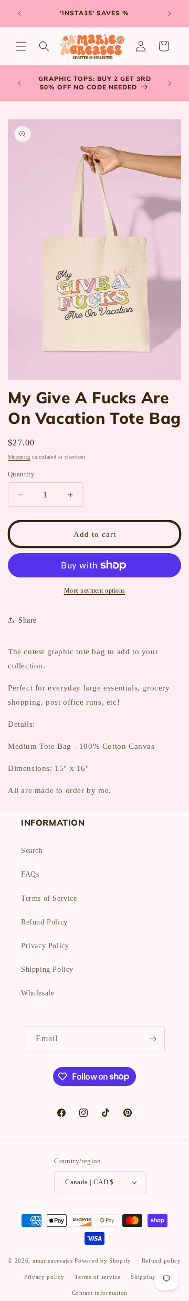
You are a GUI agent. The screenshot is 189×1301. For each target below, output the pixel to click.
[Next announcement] (169, 13)
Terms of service (97, 1277)
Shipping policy (153, 1277)
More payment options (94, 590)
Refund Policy (44, 922)
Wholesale (37, 993)
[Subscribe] (152, 1038)
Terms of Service (49, 898)
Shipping (19, 457)
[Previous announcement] (19, 13)
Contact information (100, 1292)
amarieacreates (53, 1260)
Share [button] (27, 620)
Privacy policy (44, 1277)
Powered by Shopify (103, 1260)
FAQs (30, 874)
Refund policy (161, 1260)
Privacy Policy (45, 946)
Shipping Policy (47, 969)
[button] (21, 46)
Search (32, 851)
